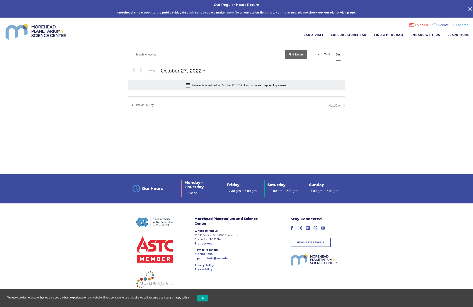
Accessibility (203, 269)
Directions (205, 243)
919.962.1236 (204, 254)
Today (152, 70)
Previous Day (145, 105)
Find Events (296, 54)
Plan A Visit (338, 12)
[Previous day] (134, 70)
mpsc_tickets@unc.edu (211, 258)
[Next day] (141, 70)
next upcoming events (272, 85)
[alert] (239, 85)
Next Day (335, 105)
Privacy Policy (204, 265)
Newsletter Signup (310, 242)
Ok (203, 298)
